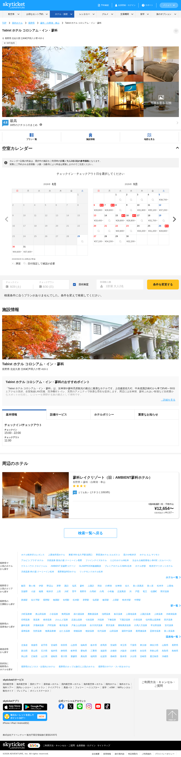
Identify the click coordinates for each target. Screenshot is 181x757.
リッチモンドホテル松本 (91, 571)
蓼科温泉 (25, 625)
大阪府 (123, 651)
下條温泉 (111, 619)
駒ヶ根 (32, 586)
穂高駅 (56, 600)
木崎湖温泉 (171, 614)
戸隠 (137, 591)
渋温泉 (101, 619)
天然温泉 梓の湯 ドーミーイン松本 (37, 571)
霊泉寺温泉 (155, 631)
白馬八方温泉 (140, 625)
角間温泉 (66, 614)
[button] (161, 99)
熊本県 (123, 656)
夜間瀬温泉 (141, 631)
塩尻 (74, 586)
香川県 (64, 656)
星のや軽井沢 (129, 554)
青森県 (34, 645)
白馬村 (93, 591)
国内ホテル (17, 23)
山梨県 (165, 645)
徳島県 (54, 656)
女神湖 (118, 586)
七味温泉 (90, 619)
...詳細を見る (168, 399)
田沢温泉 (168, 619)
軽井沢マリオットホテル (161, 566)
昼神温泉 (25, 631)
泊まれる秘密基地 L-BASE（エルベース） (152, 560)
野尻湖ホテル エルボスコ (108, 554)
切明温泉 (25, 619)
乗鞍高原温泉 (124, 625)
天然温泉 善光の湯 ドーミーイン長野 (64, 560)
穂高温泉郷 (50, 631)
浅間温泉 (106, 614)
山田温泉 (114, 631)
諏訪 (66, 586)
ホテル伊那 (140, 566)
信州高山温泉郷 (153, 619)
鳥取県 (165, 651)
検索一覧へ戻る (90, 533)
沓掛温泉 (47, 619)
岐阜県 (74, 651)
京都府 (113, 651)
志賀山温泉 (76, 619)
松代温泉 (102, 631)
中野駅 (137, 600)
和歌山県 (154, 651)
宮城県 (54, 645)
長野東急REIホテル (67, 571)
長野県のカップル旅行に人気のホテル (77, 666)
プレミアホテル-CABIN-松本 (118, 566)
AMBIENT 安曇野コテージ (63, 566)
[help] (41, 124)
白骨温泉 (138, 619)
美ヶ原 (150, 586)
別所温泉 (37, 631)
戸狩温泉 (51, 625)
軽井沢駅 (126, 600)
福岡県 (93, 656)
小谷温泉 (53, 614)
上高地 (170, 586)
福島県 (84, 645)
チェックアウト (46, 282)
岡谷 (100, 586)
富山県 (34, 651)
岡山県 (24, 656)
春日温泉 (118, 614)
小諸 (33, 591)
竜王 (145, 591)
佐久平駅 (35, 600)
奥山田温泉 (40, 614)
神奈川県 (154, 645)
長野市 (83, 591)
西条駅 (24, 600)
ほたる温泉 (64, 631)
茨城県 (113, 645)
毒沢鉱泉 (63, 625)
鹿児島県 (154, 656)
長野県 (31, 23)
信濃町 (154, 591)
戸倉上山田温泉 (78, 625)
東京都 (143, 645)
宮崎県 (143, 656)
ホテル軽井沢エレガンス (33, 554)
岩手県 (44, 645)
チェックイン (12, 282)
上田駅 (115, 600)
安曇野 (24, 591)
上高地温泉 (131, 614)
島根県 (175, 651)
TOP (4, 23)
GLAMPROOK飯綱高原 (90, 566)
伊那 (41, 586)
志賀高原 (121, 591)
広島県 (34, 656)
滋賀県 (103, 651)
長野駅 (46, 600)
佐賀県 (103, 656)
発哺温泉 (78, 631)
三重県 (93, 651)
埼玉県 (123, 645)
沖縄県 (165, 656)
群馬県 (103, 645)
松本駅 (76, 600)
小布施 (110, 591)
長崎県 (113, 656)
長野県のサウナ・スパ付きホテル (114, 666)
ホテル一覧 (172, 577)
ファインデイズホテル (96, 560)
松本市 (160, 586)
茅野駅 (86, 600)
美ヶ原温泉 (169, 631)
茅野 (59, 586)
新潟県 (24, 651)
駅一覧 (174, 605)
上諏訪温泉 (145, 614)
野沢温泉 (164, 591)
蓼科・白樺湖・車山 (49, 23)
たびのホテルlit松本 (119, 560)
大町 (66, 591)
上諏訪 (91, 586)
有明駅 (66, 600)
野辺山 (50, 586)
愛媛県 (74, 656)
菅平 (74, 591)
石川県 (44, 651)
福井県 (54, 651)
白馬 (102, 591)
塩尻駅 (96, 600)
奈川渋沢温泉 (96, 625)
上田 (59, 591)
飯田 (23, 586)
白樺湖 (108, 586)
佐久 (127, 586)
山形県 (74, 645)
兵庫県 (133, 651)
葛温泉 (36, 619)
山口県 (44, 656)
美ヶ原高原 (138, 586)
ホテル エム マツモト (150, 554)
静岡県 (64, 651)
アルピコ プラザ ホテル (32, 560)
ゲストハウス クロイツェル (34, 566)
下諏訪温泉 (124, 619)
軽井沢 (50, 591)
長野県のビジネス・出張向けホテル (38, 666)
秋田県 (64, 645)
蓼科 (82, 586)
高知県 (84, 656)
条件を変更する (163, 284)
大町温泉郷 (26, 614)
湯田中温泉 (127, 631)
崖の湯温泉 (79, 614)
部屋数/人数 (105, 282)
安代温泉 (169, 625)
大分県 (133, 656)
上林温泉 (158, 614)
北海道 (24, 645)
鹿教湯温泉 (93, 614)
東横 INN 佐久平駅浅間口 (80, 554)
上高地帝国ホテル (56, 554)
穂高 (41, 591)
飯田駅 (106, 600)
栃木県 (93, 645)
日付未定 (84, 284)
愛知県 (84, 651)
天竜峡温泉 (38, 625)
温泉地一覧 (172, 636)
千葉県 (133, 645)
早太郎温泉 (156, 625)
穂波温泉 (90, 631)
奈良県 (143, 651)
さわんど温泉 (61, 619)
